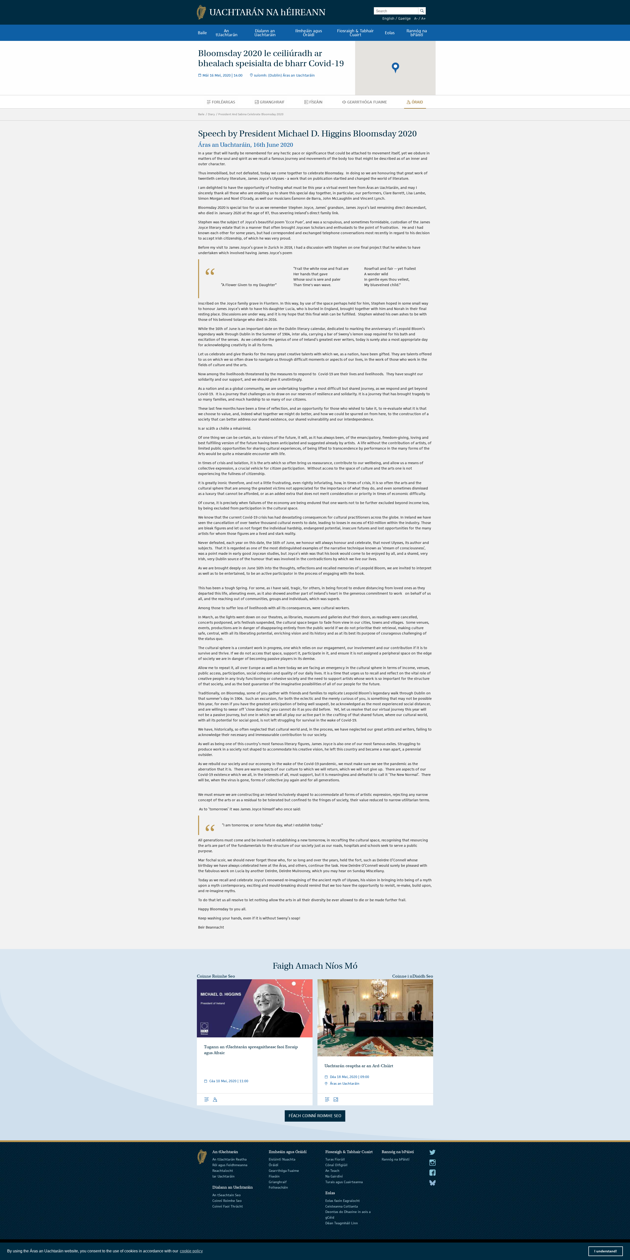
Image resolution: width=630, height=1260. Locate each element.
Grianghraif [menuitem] (273, 103)
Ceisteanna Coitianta (341, 1206)
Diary (211, 114)
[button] (395, 68)
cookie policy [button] (191, 1251)
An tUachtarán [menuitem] (226, 32)
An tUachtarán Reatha (229, 1159)
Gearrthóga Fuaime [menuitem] (368, 103)
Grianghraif (277, 1181)
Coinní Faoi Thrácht (227, 1206)
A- (416, 18)
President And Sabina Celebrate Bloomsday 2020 (251, 114)
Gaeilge (404, 18)
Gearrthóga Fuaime (284, 1170)
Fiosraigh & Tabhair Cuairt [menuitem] (355, 32)
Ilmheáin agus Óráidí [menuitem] (308, 32)
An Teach (332, 1170)
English (388, 18)
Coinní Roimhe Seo (227, 1200)
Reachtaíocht (222, 1170)
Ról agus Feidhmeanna (229, 1165)
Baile (201, 114)
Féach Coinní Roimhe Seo (315, 1115)
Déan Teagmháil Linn (341, 1223)
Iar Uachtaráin (223, 1176)
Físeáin (274, 1176)
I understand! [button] (605, 1251)
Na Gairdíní (334, 1176)
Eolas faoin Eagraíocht (342, 1200)
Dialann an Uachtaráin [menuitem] (265, 32)
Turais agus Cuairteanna (344, 1181)
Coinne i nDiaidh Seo (412, 976)
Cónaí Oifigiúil (336, 1165)
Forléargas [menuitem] (224, 103)
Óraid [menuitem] (419, 103)
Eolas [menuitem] (389, 32)
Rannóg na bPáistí (396, 1159)
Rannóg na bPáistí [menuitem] (417, 32)
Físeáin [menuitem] (317, 103)
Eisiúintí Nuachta (282, 1159)
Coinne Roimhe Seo (216, 976)
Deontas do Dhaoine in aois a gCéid (348, 1215)
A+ (423, 18)
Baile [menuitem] (202, 32)
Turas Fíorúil (335, 1159)
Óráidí (273, 1165)
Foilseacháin (278, 1187)
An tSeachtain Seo (226, 1195)
